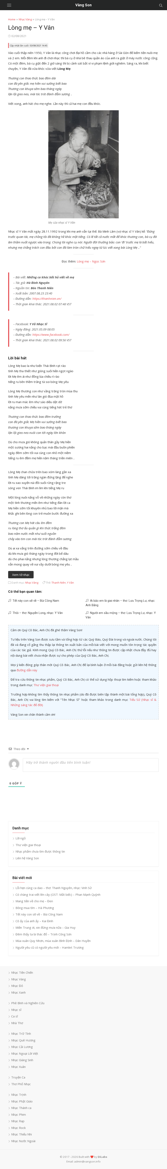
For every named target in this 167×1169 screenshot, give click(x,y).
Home (11, 19)
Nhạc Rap (17, 1121)
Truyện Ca (18, 1077)
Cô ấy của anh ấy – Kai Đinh (34, 921)
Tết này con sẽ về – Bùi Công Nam (35, 601)
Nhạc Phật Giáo (22, 1101)
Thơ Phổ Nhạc (21, 1084)
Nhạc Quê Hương (23, 1040)
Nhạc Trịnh (18, 1094)
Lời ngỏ (20, 838)
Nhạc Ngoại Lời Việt (24, 1053)
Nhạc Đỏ (17, 986)
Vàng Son (83, 5)
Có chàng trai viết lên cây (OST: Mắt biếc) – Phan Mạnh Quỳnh (57, 894)
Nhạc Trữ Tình (21, 1033)
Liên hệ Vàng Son (27, 858)
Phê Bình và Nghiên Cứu (27, 1003)
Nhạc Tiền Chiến (22, 972)
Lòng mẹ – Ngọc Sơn (91, 261)
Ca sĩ (14, 1016)
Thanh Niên (59, 582)
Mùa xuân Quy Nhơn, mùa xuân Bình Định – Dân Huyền (53, 941)
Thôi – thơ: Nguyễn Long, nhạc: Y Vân (37, 613)
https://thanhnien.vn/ (46, 298)
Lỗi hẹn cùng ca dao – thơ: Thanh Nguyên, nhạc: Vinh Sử (53, 888)
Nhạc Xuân (18, 1067)
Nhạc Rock (18, 1128)
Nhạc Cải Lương (22, 1047)
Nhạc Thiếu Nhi (21, 1134)
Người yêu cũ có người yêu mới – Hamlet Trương (49, 947)
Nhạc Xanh (18, 992)
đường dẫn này (26, 670)
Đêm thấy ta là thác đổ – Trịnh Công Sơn (43, 934)
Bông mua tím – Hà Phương (34, 908)
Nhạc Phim (18, 1114)
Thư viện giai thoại (46, 685)
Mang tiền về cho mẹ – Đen (34, 901)
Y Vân (70, 582)
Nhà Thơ (17, 1023)
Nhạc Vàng (25, 19)
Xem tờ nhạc (21, 575)
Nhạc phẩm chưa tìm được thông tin (40, 851)
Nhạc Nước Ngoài (23, 1141)
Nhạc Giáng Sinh (22, 1060)
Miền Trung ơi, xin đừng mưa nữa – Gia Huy (45, 927)
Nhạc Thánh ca (21, 1108)
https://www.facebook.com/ (50, 334)
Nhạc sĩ (16, 1010)
